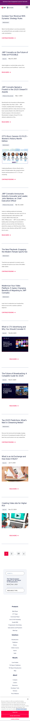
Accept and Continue (15, 715)
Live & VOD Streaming (15, 619)
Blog (15, 670)
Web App (15, 630)
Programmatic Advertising (15, 625)
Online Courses (15, 647)
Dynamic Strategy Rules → (15, 3)
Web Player (15, 611)
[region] (15, 709)
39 (18, 554)
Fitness (15, 645)
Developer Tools (15, 688)
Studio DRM (15, 622)
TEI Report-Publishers (15, 665)
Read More (5, 72)
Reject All (15, 712)
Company (15, 679)
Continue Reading (8, 38)
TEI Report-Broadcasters (15, 668)
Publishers (15, 642)
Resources (15, 685)
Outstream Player (15, 616)
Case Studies (15, 662)
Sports (15, 650)
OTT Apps (15, 614)
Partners (15, 690)
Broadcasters (15, 639)
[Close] (28, 699)
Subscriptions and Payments (15, 627)
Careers (15, 682)
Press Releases (15, 693)
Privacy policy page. (21, 709)
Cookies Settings (15, 719)
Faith (15, 653)
